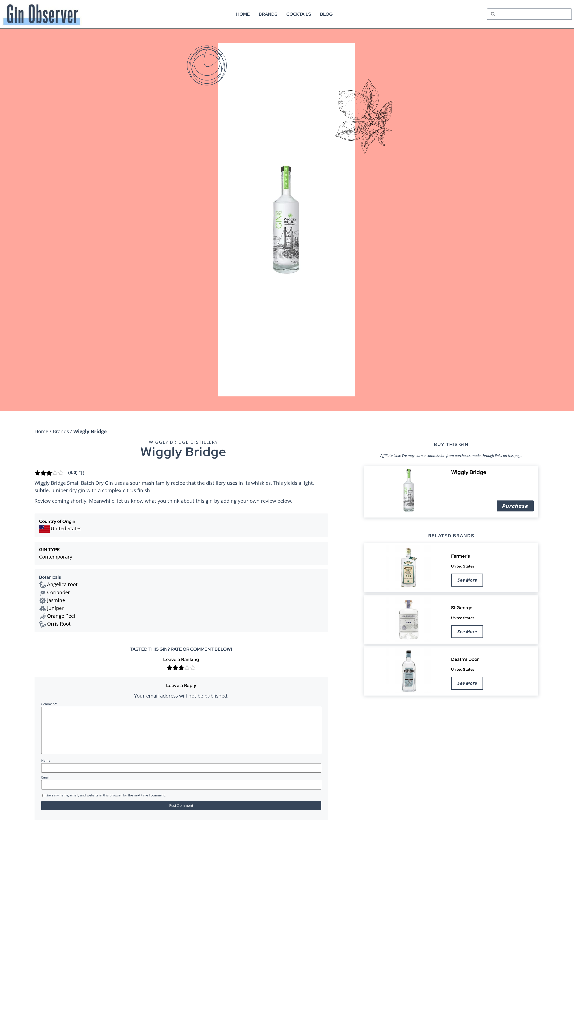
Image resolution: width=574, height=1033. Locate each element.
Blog (326, 14)
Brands (268, 14)
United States (462, 566)
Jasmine (56, 600)
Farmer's (460, 556)
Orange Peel (61, 615)
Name (45, 761)
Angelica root (62, 584)
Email (45, 777)
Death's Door (465, 659)
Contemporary (55, 556)
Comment (49, 704)
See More (467, 580)
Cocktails (298, 14)
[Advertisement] (451, 733)
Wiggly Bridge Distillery (183, 442)
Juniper (55, 608)
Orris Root (59, 623)
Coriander (58, 592)
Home (243, 14)
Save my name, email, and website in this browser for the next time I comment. (106, 795)
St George (461, 608)
